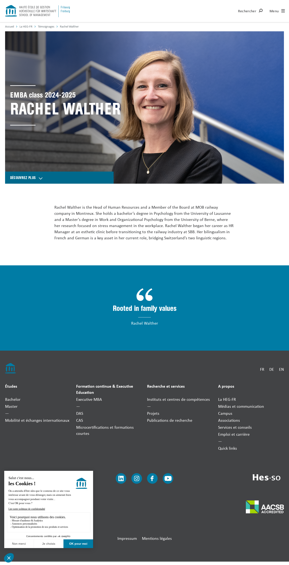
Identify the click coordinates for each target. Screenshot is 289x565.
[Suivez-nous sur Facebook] (152, 478)
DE (271, 369)
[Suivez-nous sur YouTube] (168, 478)
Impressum (127, 538)
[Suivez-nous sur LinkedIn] (121, 478)
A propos (226, 386)
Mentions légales (157, 538)
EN (281, 369)
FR (262, 369)
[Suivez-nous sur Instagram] (136, 478)
